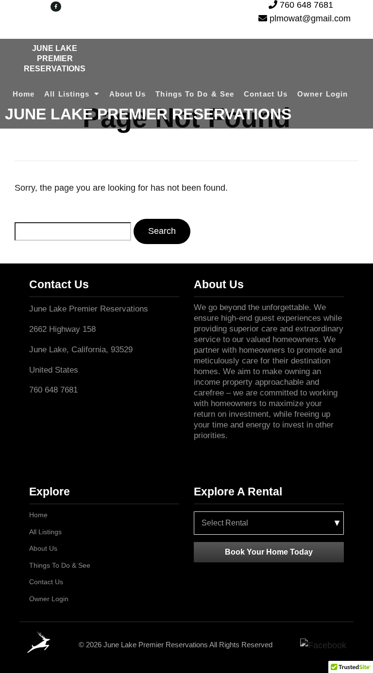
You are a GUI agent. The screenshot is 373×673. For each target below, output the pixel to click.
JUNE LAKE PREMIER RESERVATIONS (54, 58)
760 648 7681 (305, 4)
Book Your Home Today (269, 551)
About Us (127, 94)
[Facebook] (323, 645)
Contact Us (266, 94)
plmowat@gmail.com (309, 18)
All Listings (66, 94)
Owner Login (322, 94)
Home (23, 94)
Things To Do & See (194, 94)
